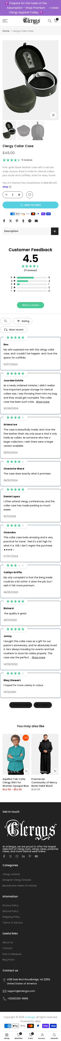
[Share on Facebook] (4, 220)
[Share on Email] (36, 220)
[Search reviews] (5, 321)
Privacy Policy (10, 905)
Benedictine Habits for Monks (20, 885)
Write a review (30, 305)
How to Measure (12, 954)
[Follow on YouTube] (36, 856)
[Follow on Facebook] (4, 856)
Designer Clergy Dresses (17, 880)
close (54, 7)
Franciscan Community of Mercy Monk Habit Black (44, 782)
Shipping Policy (11, 917)
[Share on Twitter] (10, 220)
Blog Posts (8, 959)
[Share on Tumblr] (23, 220)
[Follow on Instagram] (16, 856)
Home (6, 31)
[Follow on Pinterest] (29, 856)
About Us (8, 942)
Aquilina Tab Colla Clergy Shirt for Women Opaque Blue (16, 782)
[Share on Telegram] (29, 220)
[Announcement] (25, 8)
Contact (8, 948)
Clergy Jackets (11, 874)
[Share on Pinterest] (16, 220)
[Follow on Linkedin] (23, 856)
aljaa (37, 1021)
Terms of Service (13, 922)
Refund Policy (10, 911)
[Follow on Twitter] (10, 856)
